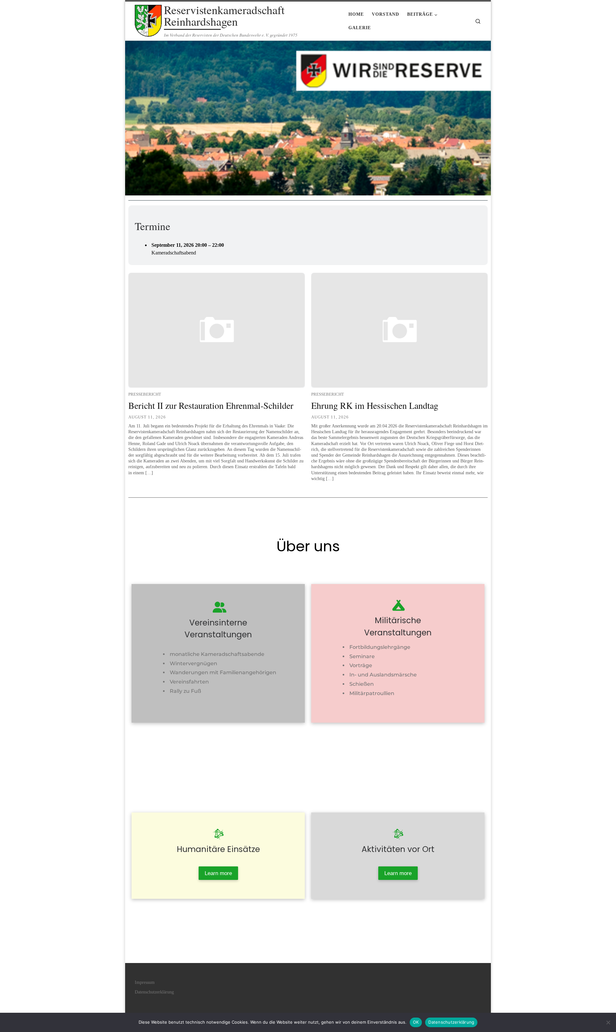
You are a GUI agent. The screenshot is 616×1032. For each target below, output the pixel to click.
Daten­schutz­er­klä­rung (154, 992)
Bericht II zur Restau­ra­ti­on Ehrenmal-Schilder (210, 405)
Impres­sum (145, 982)
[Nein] (608, 1022)
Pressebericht (144, 394)
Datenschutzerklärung (451, 1022)
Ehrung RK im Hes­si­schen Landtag (374, 405)
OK (416, 1022)
